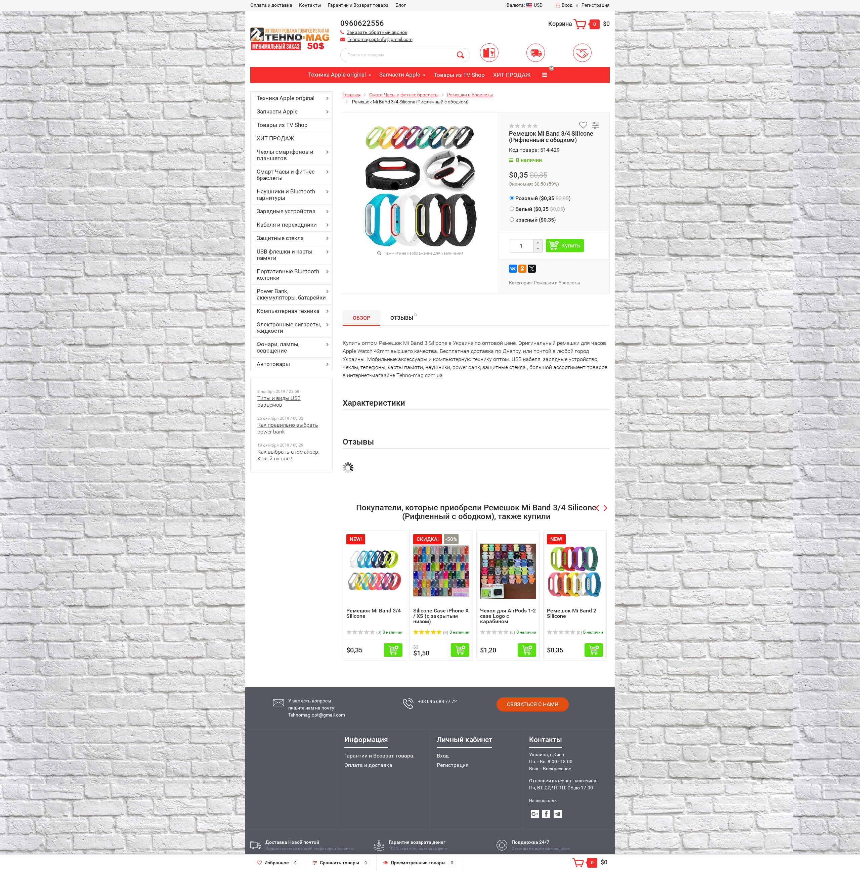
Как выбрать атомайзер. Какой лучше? (288, 455)
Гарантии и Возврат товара (358, 5)
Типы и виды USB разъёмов (279, 401)
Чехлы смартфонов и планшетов (285, 155)
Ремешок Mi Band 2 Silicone (504, 613)
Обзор (361, 318)
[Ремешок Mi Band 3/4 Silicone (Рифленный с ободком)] (420, 186)
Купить (570, 245)
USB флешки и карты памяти (284, 254)
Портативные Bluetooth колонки (288, 274)
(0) (445, 632)
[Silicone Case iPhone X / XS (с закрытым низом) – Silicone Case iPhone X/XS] (374, 571)
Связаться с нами (532, 704)
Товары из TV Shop (459, 75)
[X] (532, 269)
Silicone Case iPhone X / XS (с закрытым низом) (374, 616)
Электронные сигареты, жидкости (289, 327)
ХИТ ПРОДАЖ (511, 75)
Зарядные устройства (286, 211)
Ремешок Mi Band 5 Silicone (571, 613)
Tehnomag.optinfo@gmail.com (380, 39)
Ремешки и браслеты (470, 94)
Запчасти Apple (399, 74)
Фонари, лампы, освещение (278, 347)
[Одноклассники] (522, 269)
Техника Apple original (337, 74)
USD (525, 5)
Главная (352, 94)
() (543, 198)
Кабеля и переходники (287, 224)
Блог (400, 5)
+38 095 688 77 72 (437, 701)
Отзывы (403, 317)
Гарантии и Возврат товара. (379, 755)
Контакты (310, 5)
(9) (378, 632)
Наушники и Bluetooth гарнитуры (286, 194)
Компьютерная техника (288, 311)
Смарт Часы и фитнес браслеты (286, 174)
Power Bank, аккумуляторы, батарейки (291, 294)
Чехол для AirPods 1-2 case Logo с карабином (441, 616)
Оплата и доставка (368, 765)
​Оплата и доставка (271, 5)
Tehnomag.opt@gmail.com (316, 715)
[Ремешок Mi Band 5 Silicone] (575, 571)
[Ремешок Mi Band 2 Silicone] (508, 571)
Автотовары (273, 364)
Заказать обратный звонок (377, 32)
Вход (567, 5)
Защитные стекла (280, 238)
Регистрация (596, 5)
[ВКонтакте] (513, 269)
